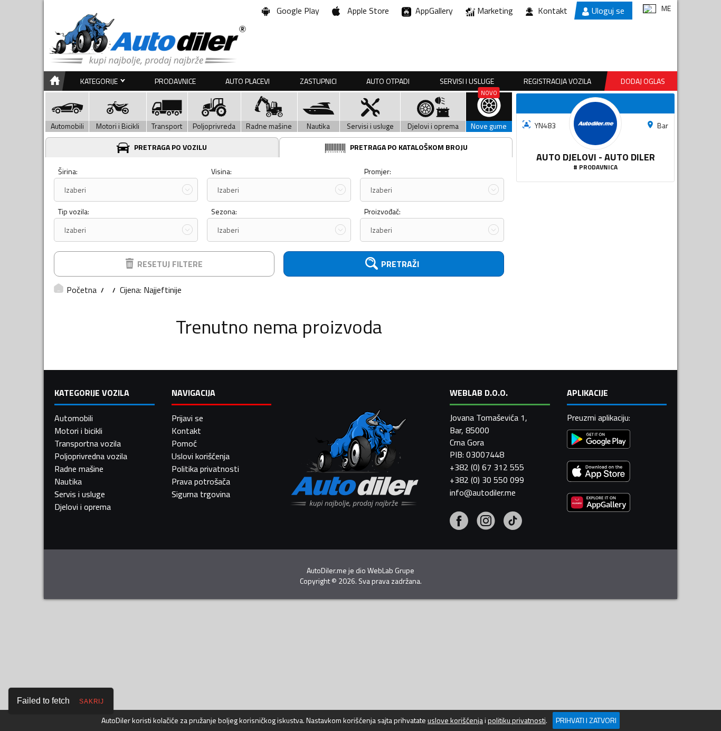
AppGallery (432, 10)
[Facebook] (459, 522)
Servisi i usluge (467, 81)
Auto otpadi (388, 81)
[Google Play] (598, 440)
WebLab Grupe (390, 570)
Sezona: (224, 211)
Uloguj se (608, 10)
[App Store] (598, 473)
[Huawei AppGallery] (598, 504)
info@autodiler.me (483, 492)
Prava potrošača (201, 481)
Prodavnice (175, 81)
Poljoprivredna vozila (90, 456)
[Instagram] (486, 522)
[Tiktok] (513, 522)
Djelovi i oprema (82, 506)
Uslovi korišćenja (201, 456)
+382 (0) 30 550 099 (487, 479)
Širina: (68, 171)
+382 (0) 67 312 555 (487, 467)
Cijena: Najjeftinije (151, 289)
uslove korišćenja (455, 720)
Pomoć (184, 443)
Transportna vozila (87, 443)
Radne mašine (78, 468)
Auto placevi (247, 81)
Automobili (73, 418)
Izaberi (75, 189)
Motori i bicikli (78, 430)
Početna (82, 289)
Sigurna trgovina (201, 494)
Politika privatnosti (205, 468)
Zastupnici (318, 81)
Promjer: (377, 171)
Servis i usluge (79, 494)
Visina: (221, 171)
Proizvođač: (382, 211)
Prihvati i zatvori (586, 720)
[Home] (53, 81)
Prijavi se (187, 418)
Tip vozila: (73, 211)
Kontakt (552, 10)
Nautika (68, 481)
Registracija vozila (557, 81)
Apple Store (366, 10)
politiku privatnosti (517, 720)
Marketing (495, 10)
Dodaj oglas (643, 81)
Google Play (295, 10)
